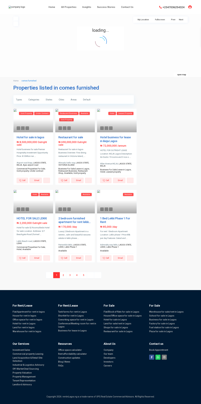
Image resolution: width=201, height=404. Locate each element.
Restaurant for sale (70, 137)
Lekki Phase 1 (71, 247)
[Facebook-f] (151, 357)
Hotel (102, 172)
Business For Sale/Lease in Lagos (73, 169)
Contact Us (127, 7)
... (35, 156)
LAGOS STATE (39, 163)
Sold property (23, 171)
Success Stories (106, 7)
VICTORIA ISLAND (66, 165)
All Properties (68, 7)
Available (68, 173)
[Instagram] (164, 357)
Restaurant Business (67, 171)
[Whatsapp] (157, 357)
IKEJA (19, 165)
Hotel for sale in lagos (30, 137)
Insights (86, 7)
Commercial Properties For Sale (31, 169)
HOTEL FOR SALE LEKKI (32, 218)
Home (52, 7)
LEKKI (19, 243)
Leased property (113, 172)
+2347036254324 (174, 7)
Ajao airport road (30, 165)
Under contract (36, 171)
